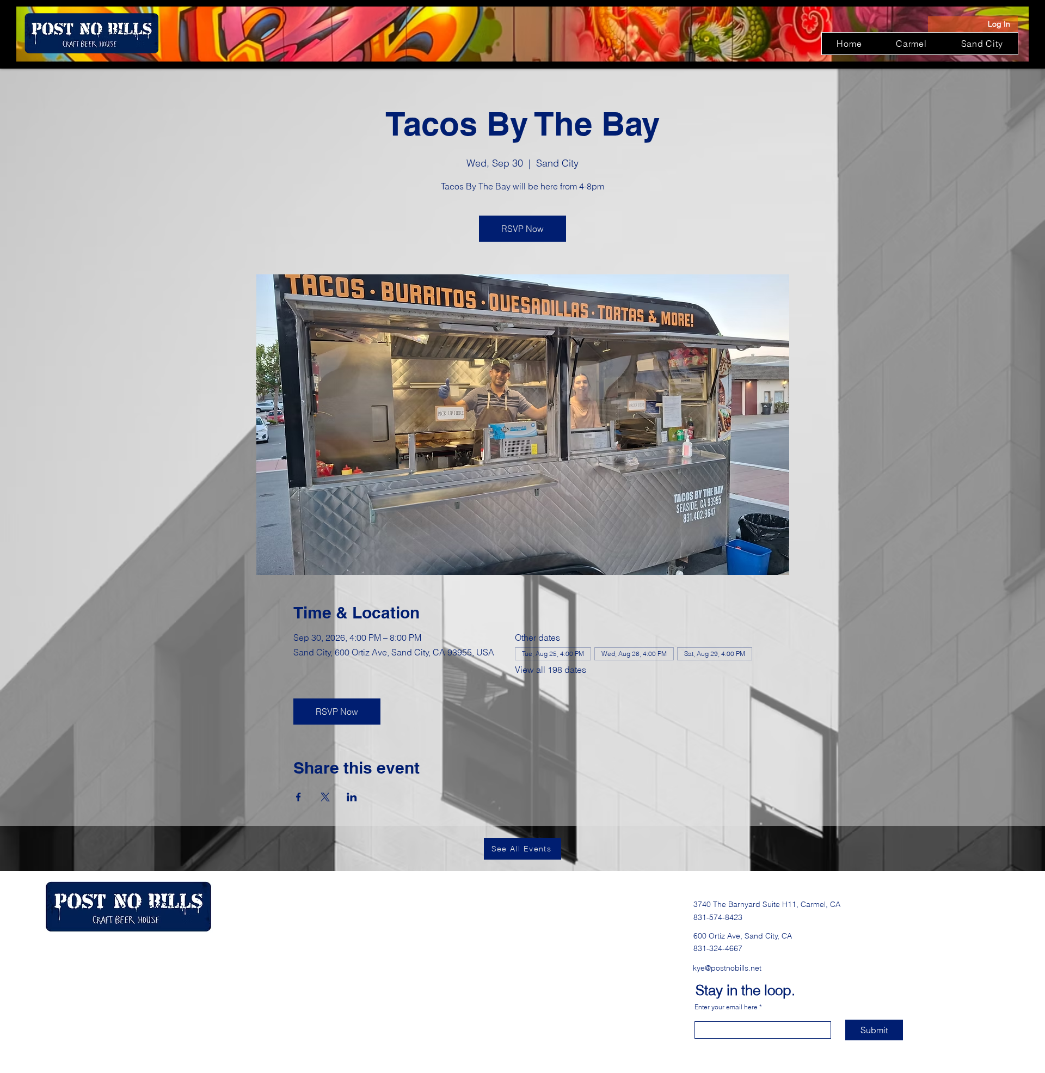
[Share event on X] (325, 797)
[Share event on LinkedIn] (352, 797)
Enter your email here (726, 1007)
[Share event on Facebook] (298, 797)
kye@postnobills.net (727, 968)
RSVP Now (522, 228)
